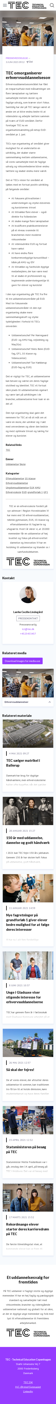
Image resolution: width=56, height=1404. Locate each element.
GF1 (46, 492)
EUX (32, 487)
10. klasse (30, 478)
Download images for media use (22, 660)
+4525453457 (28, 633)
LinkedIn (28, 1391)
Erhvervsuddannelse (17, 483)
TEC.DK (28, 1382)
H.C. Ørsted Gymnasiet (28, 1386)
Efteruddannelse (15, 478)
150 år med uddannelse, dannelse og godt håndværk (28, 840)
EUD (24, 492)
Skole (23, 464)
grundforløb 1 (35, 492)
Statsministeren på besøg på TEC (26, 1149)
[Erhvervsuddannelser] (28, 683)
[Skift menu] (5, 5)
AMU (37, 487)
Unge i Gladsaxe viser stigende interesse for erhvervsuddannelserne (24, 997)
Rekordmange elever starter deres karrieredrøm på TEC (27, 1229)
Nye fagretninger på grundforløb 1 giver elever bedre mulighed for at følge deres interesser (27, 922)
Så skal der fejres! (20, 1070)
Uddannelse (12, 464)
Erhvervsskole (13, 492)
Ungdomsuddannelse (17, 487)
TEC (8, 450)
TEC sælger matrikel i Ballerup (23, 762)
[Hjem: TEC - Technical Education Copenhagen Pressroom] (27, 5)
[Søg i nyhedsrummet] (52, 5)
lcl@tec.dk (28, 629)
